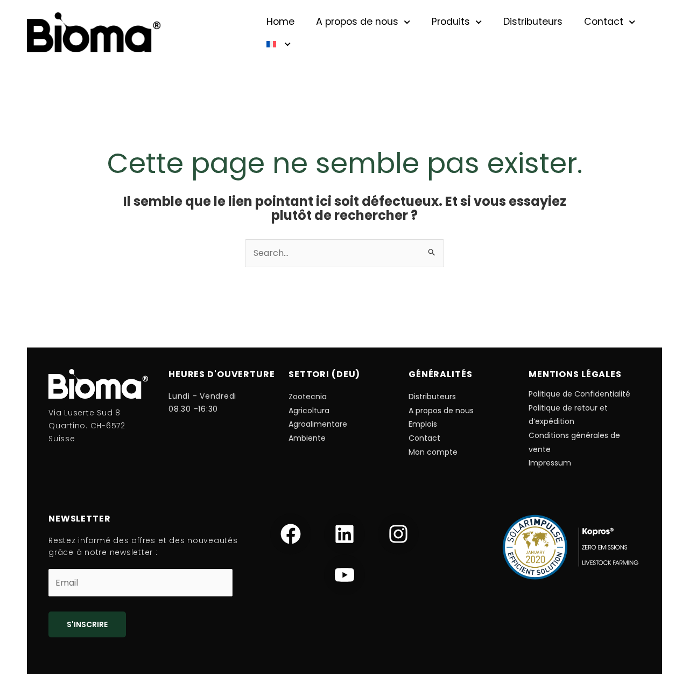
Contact (603, 21)
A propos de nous (357, 21)
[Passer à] (279, 44)
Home (280, 21)
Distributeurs (533, 21)
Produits (451, 21)
